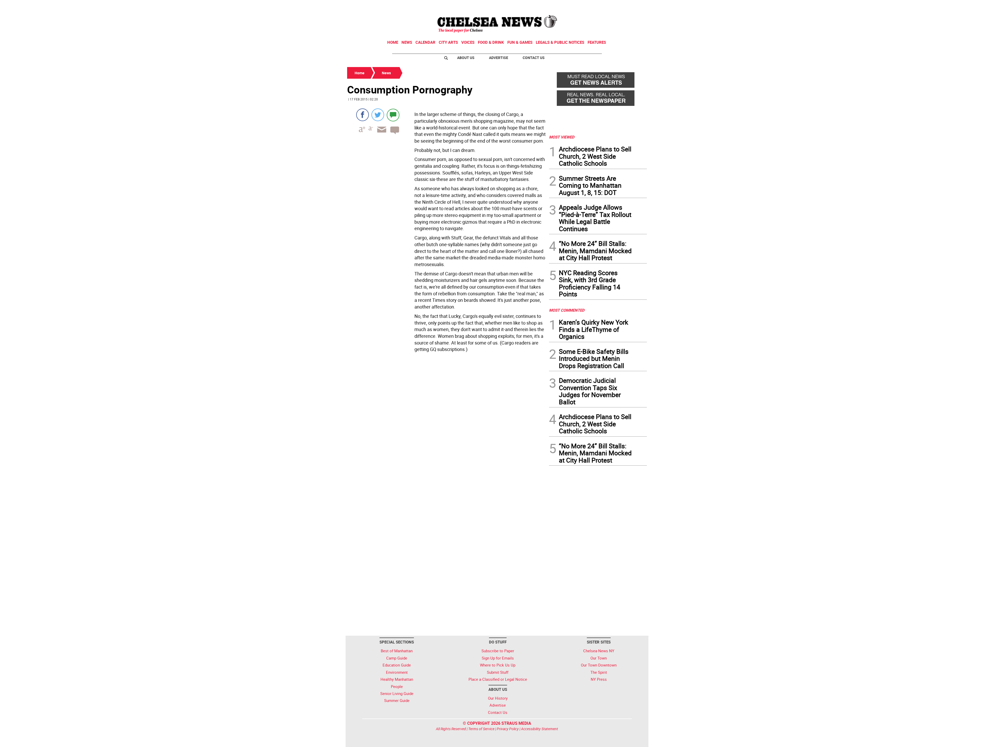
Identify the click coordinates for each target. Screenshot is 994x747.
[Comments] (393, 114)
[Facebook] (362, 114)
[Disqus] (446, 425)
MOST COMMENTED (566, 310)
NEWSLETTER (605, 6)
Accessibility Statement (539, 728)
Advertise (498, 57)
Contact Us (534, 57)
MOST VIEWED (561, 137)
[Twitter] (377, 114)
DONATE (634, 6)
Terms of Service (481, 728)
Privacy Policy (508, 728)
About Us (465, 57)
